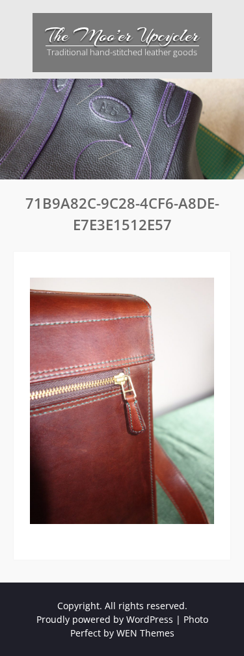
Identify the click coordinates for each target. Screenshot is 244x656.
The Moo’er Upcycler (122, 35)
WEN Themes (145, 633)
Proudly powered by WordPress (104, 619)
